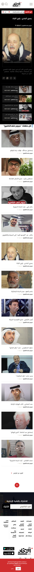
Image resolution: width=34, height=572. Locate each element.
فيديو (22, 529)
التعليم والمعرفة (21, 524)
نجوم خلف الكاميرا (27, 25)
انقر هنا (16, 563)
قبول (18, 569)
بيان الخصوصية (13, 531)
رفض (12, 569)
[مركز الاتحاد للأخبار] (17, 4)
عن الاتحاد (13, 528)
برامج (14, 524)
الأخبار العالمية (30, 524)
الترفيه (22, 521)
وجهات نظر (29, 536)
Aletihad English (5, 525)
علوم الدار (29, 521)
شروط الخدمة (14, 536)
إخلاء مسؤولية (6, 521)
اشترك (6, 507)
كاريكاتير (14, 521)
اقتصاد (30, 529)
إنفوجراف (21, 532)
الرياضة (30, 532)
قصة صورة (21, 536)
